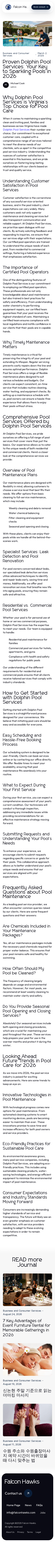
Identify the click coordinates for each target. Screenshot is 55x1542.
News (28, 1505)
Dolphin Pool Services (16, 129)
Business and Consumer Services (16, 54)
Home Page (13, 1505)
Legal (38, 1532)
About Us (10, 1532)
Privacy (20, 1532)
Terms (30, 1532)
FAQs (39, 1505)
